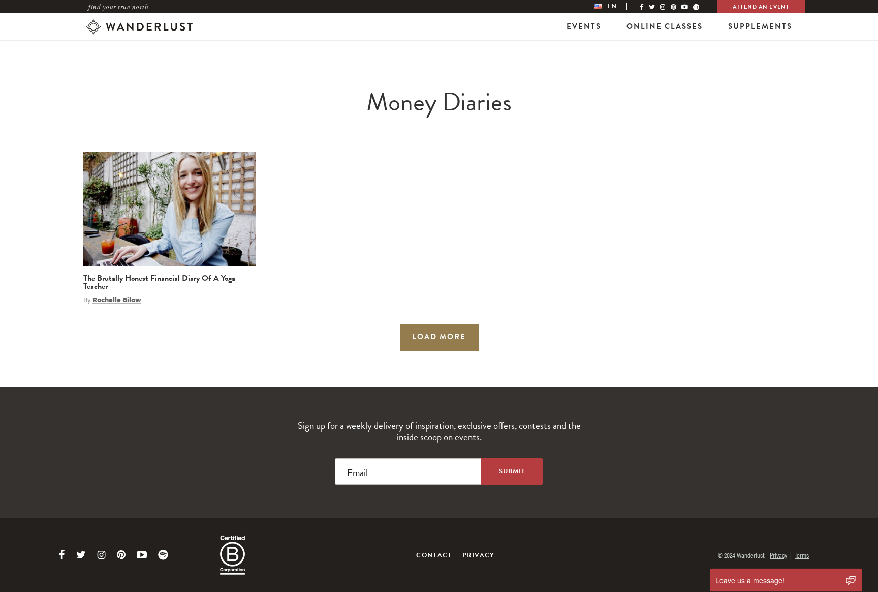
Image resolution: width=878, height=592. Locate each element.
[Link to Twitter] (81, 555)
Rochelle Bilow (116, 299)
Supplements (760, 26)
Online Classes (664, 26)
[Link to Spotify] (163, 555)
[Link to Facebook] (62, 555)
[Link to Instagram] (101, 555)
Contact (434, 555)
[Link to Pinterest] (121, 555)
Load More (439, 336)
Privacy (478, 555)
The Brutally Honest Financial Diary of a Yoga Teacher (159, 282)
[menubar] (615, 6)
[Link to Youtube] (142, 555)
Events (584, 26)
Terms (802, 555)
